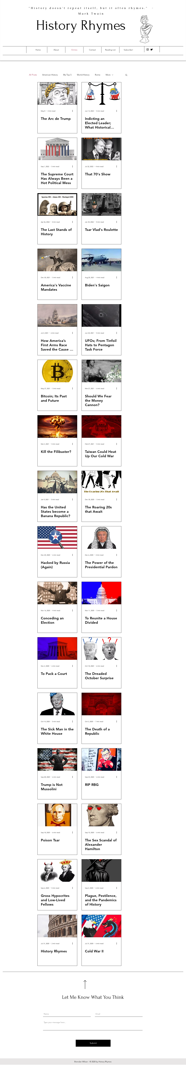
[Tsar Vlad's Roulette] (101, 204)
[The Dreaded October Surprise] (101, 648)
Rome (97, 75)
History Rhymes (81, 25)
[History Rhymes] (57, 926)
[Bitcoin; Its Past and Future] (57, 371)
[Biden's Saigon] (101, 260)
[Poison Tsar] (57, 815)
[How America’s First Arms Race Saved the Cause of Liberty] (57, 315)
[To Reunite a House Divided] (101, 593)
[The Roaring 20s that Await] (101, 482)
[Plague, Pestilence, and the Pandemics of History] (101, 870)
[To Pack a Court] (57, 648)
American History (50, 75)
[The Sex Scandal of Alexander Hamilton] (101, 815)
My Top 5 (67, 75)
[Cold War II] (101, 926)
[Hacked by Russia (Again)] (57, 537)
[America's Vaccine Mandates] (57, 260)
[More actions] (73, 111)
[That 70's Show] (101, 149)
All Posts (33, 75)
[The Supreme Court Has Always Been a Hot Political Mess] (57, 149)
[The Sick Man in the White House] (57, 704)
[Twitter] (151, 49)
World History (83, 75)
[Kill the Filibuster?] (57, 426)
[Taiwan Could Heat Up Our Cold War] (101, 426)
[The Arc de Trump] (57, 93)
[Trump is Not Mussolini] (57, 759)
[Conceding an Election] (57, 593)
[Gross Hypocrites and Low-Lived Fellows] (57, 870)
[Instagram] (147, 49)
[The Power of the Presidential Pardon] (101, 537)
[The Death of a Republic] (101, 704)
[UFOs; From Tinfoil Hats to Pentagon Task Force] (101, 315)
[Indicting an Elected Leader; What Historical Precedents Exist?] (101, 93)
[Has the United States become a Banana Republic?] (57, 482)
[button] (126, 75)
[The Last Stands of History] (57, 204)
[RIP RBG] (101, 759)
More (108, 75)
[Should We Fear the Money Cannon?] (101, 371)
